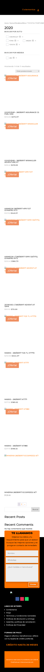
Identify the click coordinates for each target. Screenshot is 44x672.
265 (10, 58)
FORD (11, 41)
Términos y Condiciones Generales (21, 616)
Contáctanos (11, 610)
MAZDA (28, 41)
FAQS (8, 613)
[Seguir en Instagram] (22, 599)
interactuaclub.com (26, 662)
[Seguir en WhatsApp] (27, 599)
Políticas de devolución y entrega (20, 619)
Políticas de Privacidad (15, 625)
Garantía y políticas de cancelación (20, 622)
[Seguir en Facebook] (17, 599)
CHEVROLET (13, 37)
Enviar (33, 584)
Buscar (35, 509)
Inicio (6, 23)
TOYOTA (30, 23)
